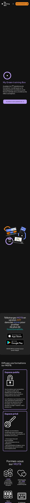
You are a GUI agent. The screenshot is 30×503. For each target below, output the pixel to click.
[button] (22, 3)
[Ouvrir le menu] (13, 4)
